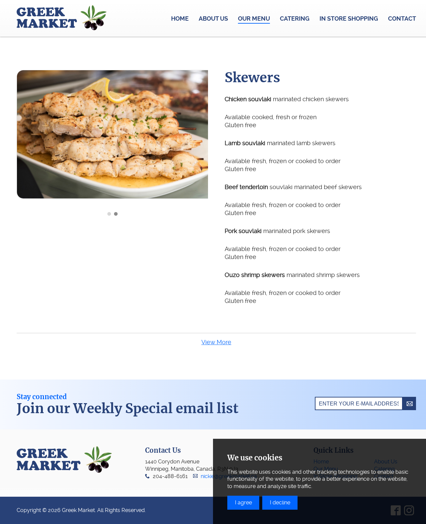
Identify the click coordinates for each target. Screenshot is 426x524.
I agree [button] (243, 502)
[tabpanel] (121, 134)
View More (216, 342)
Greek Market (61, 18)
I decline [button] (280, 502)
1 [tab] (109, 213)
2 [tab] (115, 213)
